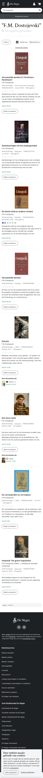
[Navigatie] (3, 4)
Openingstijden (7, 666)
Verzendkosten (7, 726)
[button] (3, 16)
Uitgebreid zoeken (21, 47)
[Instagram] (24, 627)
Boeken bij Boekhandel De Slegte (13, 717)
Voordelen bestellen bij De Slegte (13, 713)
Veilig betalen (6, 721)
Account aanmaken (8, 688)
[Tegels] (17, 42)
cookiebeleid (14, 768)
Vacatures (5, 739)
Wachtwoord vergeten (9, 692)
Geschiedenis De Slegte (10, 708)
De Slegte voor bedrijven (10, 696)
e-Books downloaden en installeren (14, 679)
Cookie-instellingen (27, 772)
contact (8, 634)
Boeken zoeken (7, 657)
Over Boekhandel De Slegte (13, 703)
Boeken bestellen (8, 653)
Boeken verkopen (8, 661)
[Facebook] (19, 627)
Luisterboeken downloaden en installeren (16, 683)
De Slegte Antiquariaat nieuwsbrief (14, 747)
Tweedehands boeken (21, 16)
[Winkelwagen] (39, 4)
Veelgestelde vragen (29, 638)
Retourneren (6, 675)
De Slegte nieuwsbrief (9, 743)
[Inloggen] (34, 4)
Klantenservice (8, 648)
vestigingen (11, 636)
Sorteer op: (24, 42)
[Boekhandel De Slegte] (13, 4)
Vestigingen (6, 734)
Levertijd (5, 670)
